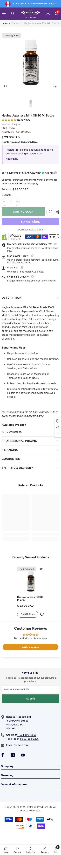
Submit (30, 698)
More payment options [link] (31, 229)
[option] (30, 61)
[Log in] (48, 13)
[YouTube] (23, 755)
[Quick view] (41, 569)
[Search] (13, 14)
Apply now (12, 158)
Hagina (16, 124)
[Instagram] (12, 755)
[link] (50, 212)
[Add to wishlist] (42, 614)
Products (15, 23)
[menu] (4, 14)
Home (5, 23)
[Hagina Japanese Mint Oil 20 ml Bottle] (30, 580)
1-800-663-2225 (29, 738)
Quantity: (7, 194)
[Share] (56, 212)
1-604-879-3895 (26, 734)
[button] (9, 119)
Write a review (31, 647)
